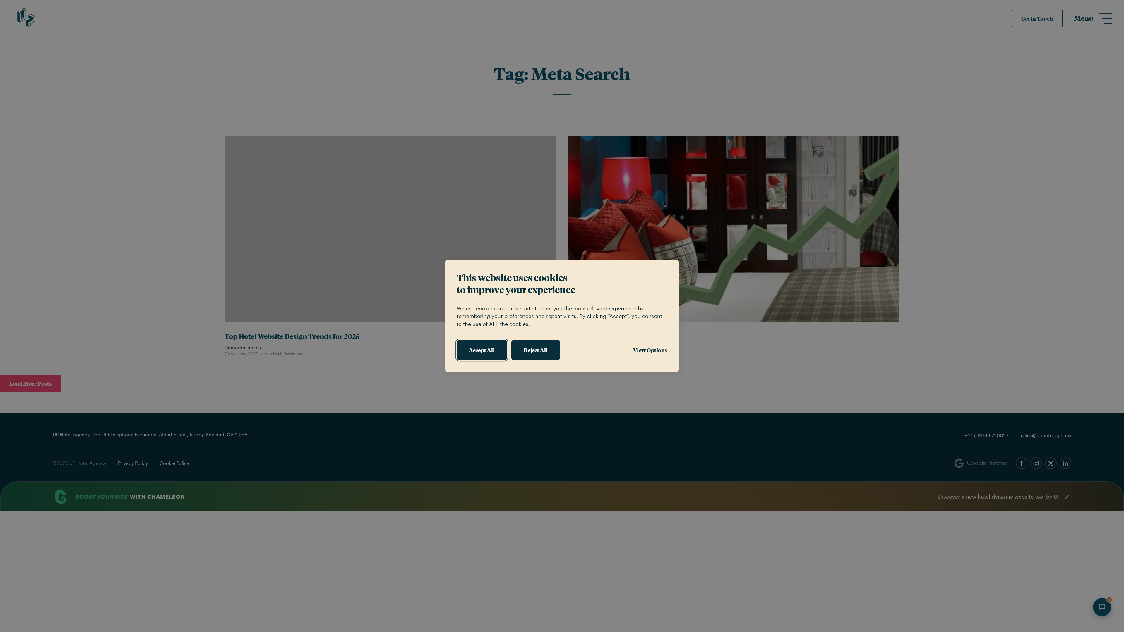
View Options (650, 350)
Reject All (536, 350)
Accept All (482, 350)
